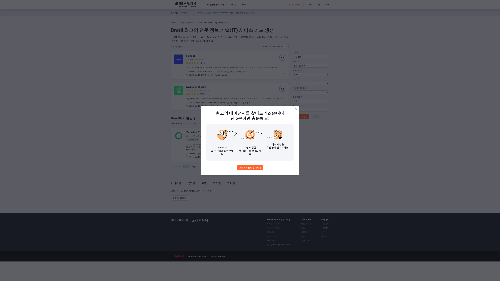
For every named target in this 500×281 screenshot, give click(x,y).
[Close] (296, 109)
